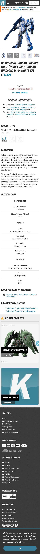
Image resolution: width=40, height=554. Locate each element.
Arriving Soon (7, 427)
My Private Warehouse (10, 468)
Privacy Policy (19, 542)
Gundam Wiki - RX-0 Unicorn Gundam (21, 295)
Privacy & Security (8, 518)
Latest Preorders (8, 430)
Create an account (22, 8)
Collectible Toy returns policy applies (21, 311)
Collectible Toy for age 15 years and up (22, 308)
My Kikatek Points (8, 471)
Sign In (20, 3)
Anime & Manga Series (19, 112)
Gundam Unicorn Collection (25, 105)
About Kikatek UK (8, 509)
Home (4, 418)
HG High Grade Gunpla (16, 109)
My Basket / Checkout (10, 433)
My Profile (6, 462)
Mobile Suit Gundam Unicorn (25, 114)
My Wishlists (6, 474)
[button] (37, 343)
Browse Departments (10, 421)
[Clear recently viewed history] (20, 386)
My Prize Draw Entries (10, 480)
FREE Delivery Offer (9, 512)
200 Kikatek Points (15, 10)
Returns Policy (7, 515)
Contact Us (6, 483)
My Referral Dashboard (10, 477)
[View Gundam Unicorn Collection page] (20, 343)
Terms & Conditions (9, 521)
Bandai (7, 74)
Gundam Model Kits (28, 107)
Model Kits (15, 107)
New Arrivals (6, 424)
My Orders (6, 465)
